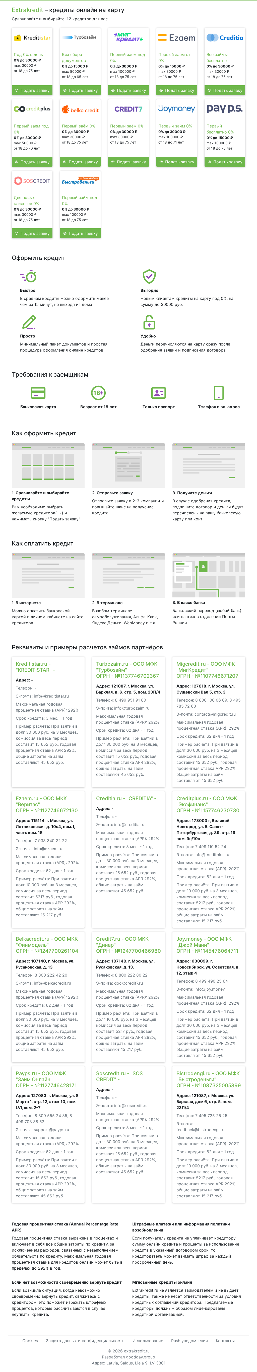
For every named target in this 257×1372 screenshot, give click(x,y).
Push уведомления (189, 1340)
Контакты (225, 1340)
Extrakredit (27, 10)
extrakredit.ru (137, 1350)
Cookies (30, 1340)
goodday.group (140, 1356)
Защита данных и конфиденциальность (85, 1340)
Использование (148, 1340)
